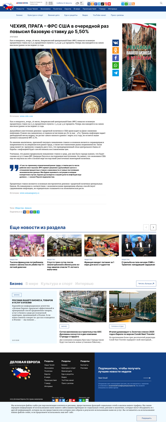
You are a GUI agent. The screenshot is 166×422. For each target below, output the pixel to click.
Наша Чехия (32, 9)
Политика (57, 9)
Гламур (102, 9)
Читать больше (145, 283)
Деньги (28, 208)
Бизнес (19, 15)
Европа (68, 9)
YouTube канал (99, 15)
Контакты (84, 365)
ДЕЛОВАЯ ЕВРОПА (25, 362)
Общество (19, 208)
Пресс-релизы (117, 15)
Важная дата (53, 15)
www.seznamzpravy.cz (29, 193)
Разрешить (147, 418)
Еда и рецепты (70, 15)
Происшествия (89, 9)
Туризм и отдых (117, 326)
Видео (85, 15)
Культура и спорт (35, 15)
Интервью (112, 9)
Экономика (45, 9)
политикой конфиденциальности (122, 386)
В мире (77, 9)
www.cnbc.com (26, 116)
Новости (20, 9)
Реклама (84, 368)
